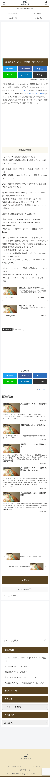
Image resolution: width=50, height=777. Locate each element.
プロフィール (37, 766)
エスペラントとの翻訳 (35, 93)
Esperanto (7, 329)
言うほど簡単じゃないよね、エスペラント (21, 677)
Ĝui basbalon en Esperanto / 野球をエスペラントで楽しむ (25, 659)
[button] (45, 640)
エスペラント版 (22, 90)
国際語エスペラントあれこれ (16, 672)
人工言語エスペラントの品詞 (16, 666)
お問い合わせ (25, 770)
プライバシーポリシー (13, 766)
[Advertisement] (25, 39)
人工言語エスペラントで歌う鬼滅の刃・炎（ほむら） (26, 683)
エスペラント (18, 329)
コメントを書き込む (25, 589)
